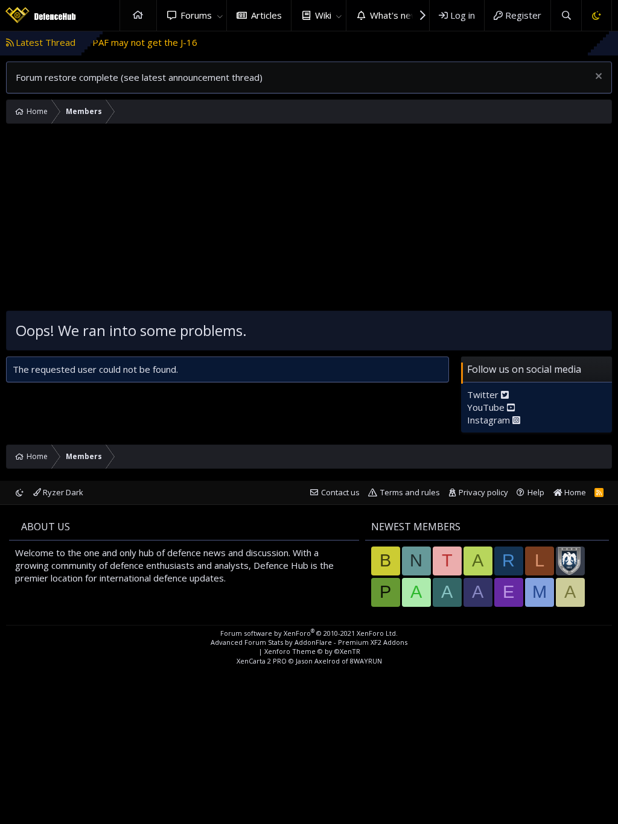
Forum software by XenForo (309, 633)
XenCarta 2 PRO (262, 660)
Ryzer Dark (62, 492)
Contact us (340, 492)
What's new (394, 15)
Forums (196, 15)
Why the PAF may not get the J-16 (112, 42)
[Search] (566, 15)
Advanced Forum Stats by (309, 642)
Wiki (323, 15)
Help (535, 492)
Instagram (489, 420)
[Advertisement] (309, 220)
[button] (219, 15)
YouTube (487, 407)
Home (138, 15)
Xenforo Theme (312, 651)
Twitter (484, 394)
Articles (266, 15)
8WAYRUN (366, 660)
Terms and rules (410, 492)
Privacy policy (483, 492)
